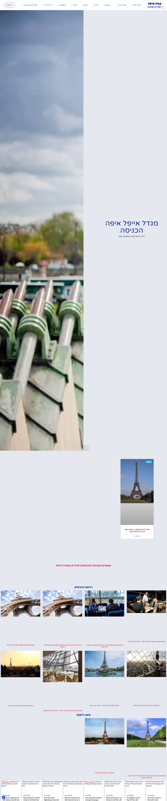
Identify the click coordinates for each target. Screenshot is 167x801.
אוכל (75, 5)
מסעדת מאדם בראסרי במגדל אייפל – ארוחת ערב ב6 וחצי (146, 641)
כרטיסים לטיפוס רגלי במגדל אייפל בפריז (21, 706)
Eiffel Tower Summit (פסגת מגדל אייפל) (20, 645)
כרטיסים (107, 5)
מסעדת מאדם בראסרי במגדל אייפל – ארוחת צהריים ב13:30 (62, 711)
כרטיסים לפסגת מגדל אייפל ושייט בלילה (146, 705)
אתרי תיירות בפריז (30, 5)
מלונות (85, 5)
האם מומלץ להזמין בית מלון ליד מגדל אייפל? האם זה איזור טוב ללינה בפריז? (146, 776)
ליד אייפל (48, 5)
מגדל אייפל (136, 5)
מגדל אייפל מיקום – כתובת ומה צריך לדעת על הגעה (137, 530)
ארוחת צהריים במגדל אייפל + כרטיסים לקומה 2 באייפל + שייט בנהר (104, 646)
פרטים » (137, 536)
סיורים (96, 5)
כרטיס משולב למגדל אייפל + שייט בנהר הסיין (104, 705)
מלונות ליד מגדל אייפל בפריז (104, 773)
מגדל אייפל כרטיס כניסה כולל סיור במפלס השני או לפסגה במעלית (62, 646)
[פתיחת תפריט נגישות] (4, 797)
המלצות (62, 5)
